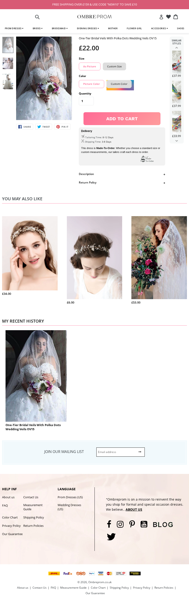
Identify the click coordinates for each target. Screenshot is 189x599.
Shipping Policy (33, 517)
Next (176, 140)
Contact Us (30, 497)
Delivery (86, 131)
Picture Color (91, 84)
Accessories (159, 28)
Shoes (180, 28)
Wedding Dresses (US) (69, 507)
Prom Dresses (13, 28)
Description (86, 174)
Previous (176, 47)
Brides (37, 28)
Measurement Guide (33, 507)
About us (8, 497)
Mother (113, 28)
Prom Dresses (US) (70, 497)
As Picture (89, 66)
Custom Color (119, 84)
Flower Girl (134, 28)
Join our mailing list (64, 451)
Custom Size (114, 66)
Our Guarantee (12, 534)
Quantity (85, 93)
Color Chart (10, 517)
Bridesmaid (59, 28)
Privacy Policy (11, 526)
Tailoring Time (93, 137)
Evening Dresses (87, 28)
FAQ (5, 505)
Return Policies (33, 526)
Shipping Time (92, 141)
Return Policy (87, 182)
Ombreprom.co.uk (100, 582)
